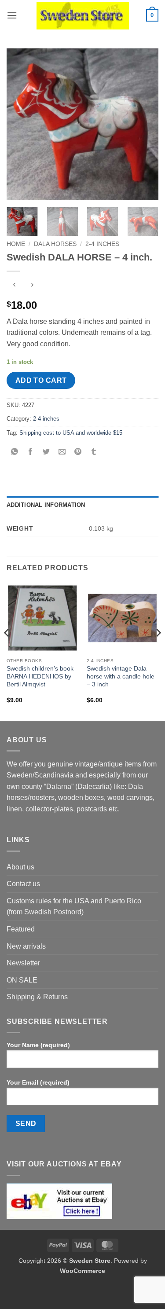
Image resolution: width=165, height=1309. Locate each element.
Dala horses (55, 244)
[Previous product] (32, 286)
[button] (12, 15)
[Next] (144, 124)
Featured (21, 929)
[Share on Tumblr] (94, 452)
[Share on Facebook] (30, 452)
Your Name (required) (38, 1045)
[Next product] (14, 286)
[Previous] (21, 124)
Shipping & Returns (37, 997)
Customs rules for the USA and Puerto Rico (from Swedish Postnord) (74, 906)
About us (20, 867)
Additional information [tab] (46, 505)
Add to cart (41, 380)
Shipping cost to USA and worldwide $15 (70, 432)
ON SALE (22, 980)
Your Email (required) (38, 1082)
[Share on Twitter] (46, 452)
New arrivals (26, 946)
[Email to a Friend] (62, 452)
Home (16, 244)
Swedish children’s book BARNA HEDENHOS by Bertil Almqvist (40, 676)
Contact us (23, 883)
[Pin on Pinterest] (78, 452)
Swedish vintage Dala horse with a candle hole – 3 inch (120, 676)
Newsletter (23, 963)
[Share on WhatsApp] (14, 452)
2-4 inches (102, 244)
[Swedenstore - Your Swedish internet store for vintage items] (83, 15)
